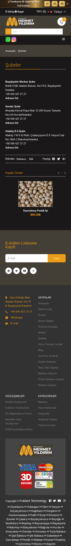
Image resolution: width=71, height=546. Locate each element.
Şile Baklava (36, 535)
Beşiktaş (26, 523)
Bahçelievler (30, 527)
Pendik (26, 539)
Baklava (21, 158)
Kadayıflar (43, 413)
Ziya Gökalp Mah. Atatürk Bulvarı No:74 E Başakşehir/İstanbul (18, 301)
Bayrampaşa (42, 523)
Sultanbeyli (53, 535)
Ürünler (42, 315)
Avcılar (57, 527)
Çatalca (23, 519)
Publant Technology (33, 501)
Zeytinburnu (17, 506)
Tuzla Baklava (57, 531)
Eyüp (42, 515)
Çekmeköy (24, 543)
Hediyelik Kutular (47, 419)
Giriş (10, 11)
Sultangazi (33, 506)
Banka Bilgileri (46, 320)
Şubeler (42, 338)
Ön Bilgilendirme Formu (18, 413)
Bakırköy (14, 527)
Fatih (33, 515)
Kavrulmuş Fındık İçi (35, 210)
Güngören (51, 510)
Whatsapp (17, 317)
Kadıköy (60, 539)
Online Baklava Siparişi (51, 379)
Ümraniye (40, 531)
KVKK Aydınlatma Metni (18, 429)
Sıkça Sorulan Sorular (50, 344)
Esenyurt (54, 515)
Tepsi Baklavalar (47, 407)
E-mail (14, 323)
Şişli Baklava (18, 535)
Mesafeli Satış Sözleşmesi (13, 421)
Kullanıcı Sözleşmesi (17, 407)
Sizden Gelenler (47, 361)
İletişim (42, 332)
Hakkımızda (45, 309)
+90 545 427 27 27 (15, 94)
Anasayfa (10, 50)
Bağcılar (45, 527)
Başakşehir (59, 523)
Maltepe (38, 539)
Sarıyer (56, 506)
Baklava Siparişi (47, 385)
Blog (40, 350)
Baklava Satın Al (47, 373)
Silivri (45, 506)
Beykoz (38, 543)
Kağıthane (37, 510)
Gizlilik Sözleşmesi (16, 401)
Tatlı (31, 158)
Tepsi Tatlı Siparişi (48, 367)
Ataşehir (50, 543)
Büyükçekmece (39, 519)
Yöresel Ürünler (47, 425)
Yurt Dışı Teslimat (48, 355)
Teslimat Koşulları (48, 326)
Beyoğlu (56, 519)
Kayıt (20, 11)
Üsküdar (27, 531)
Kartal (49, 539)
